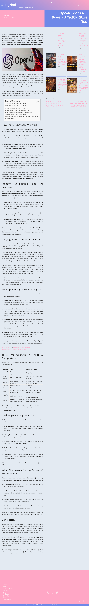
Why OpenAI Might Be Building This (18, 110)
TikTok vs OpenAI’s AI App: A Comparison (19, 112)
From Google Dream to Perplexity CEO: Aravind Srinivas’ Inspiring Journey (74, 581)
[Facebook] (48, 592)
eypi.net (28, 347)
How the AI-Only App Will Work (16, 104)
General (74, 588)
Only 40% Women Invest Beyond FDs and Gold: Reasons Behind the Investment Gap (83, 40)
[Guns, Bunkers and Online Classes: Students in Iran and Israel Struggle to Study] (72, 63)
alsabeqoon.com (18, 347)
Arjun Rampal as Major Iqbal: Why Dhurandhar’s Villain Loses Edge (63, 83)
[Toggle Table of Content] (37, 101)
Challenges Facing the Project (16, 114)
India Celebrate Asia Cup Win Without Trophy (54, 103)
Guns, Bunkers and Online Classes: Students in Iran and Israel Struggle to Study (82, 63)
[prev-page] (81, 602)
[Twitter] (56, 592)
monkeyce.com (7, 347)
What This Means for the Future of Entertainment (22, 116)
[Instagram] (52, 592)
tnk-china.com (6, 349)
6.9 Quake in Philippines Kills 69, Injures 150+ (78, 103)
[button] (81, 5)
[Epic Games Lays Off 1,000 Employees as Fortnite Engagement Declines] (51, 60)
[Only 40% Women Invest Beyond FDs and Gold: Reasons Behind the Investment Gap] (72, 40)
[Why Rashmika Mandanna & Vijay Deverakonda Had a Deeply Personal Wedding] (72, 85)
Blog (6, 16)
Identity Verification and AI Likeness (18, 106)
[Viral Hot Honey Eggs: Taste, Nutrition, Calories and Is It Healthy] (51, 40)
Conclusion (10, 118)
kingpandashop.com (19, 349)
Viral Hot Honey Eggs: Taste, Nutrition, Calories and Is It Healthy (62, 39)
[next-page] (85, 602)
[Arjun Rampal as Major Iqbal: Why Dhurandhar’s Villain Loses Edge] (51, 84)
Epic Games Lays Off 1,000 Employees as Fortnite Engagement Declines (63, 59)
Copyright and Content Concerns (16, 108)
